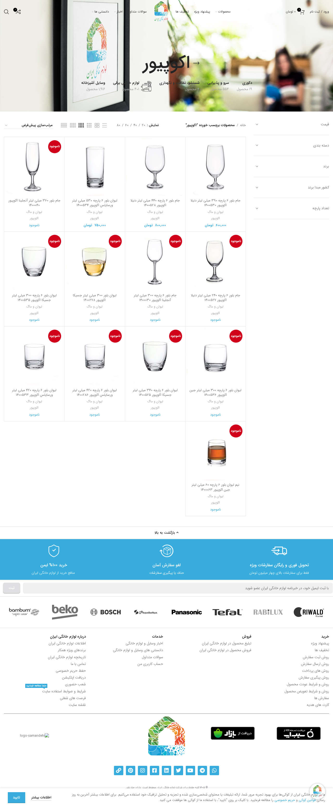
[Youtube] (190, 770)
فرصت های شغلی (73, 698)
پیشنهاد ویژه (320, 643)
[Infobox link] (279, 559)
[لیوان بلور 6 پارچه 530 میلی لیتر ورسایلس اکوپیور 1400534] (94, 167)
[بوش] (105, 612)
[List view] (104, 125)
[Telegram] (202, 770)
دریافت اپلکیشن (74, 677)
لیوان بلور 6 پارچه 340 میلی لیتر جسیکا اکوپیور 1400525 (155, 392)
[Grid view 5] (73, 125)
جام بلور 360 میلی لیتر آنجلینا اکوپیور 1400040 (34, 203)
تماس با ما (78, 664)
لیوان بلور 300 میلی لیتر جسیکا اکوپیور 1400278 (95, 298)
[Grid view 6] (64, 125)
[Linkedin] (166, 770)
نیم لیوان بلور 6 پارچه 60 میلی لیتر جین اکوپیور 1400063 (215, 487)
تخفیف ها (322, 650)
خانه (243, 125)
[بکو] (64, 612)
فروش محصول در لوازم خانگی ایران (225, 650)
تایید (16, 797)
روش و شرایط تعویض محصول (306, 691)
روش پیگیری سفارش (314, 677)
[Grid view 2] (97, 125)
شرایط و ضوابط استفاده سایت (56, 691)
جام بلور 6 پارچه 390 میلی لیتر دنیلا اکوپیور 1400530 (215, 203)
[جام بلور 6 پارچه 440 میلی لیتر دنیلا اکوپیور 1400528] (155, 167)
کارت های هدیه (318, 705)
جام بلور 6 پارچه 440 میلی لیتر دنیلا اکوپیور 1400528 (155, 203)
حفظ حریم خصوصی (71, 671)
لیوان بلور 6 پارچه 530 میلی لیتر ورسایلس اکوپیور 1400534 (94, 203)
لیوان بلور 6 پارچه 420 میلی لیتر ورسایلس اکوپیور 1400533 (34, 392)
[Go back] (196, 63)
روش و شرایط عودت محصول (308, 684)
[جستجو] (6, 12)
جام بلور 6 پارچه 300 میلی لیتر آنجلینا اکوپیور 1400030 (155, 298)
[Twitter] (178, 770)
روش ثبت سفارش (316, 657)
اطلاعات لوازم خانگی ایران (67, 643)
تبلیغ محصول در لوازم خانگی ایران (226, 643)
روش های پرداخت (315, 671)
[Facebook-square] (154, 770)
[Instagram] (142, 770)
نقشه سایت (77, 705)
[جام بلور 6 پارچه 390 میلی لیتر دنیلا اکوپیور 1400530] (215, 167)
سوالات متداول (152, 657)
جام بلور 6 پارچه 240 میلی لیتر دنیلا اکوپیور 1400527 (215, 298)
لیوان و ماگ (215, 212)
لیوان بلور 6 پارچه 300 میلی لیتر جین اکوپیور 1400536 (215, 392)
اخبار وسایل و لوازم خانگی (144, 643)
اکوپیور (215, 218)
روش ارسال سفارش (315, 664)
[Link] (118, 770)
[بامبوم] (24, 612)
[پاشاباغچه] (146, 612)
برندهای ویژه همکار (72, 650)
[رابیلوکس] (268, 612)
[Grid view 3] (89, 125)
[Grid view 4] (81, 125)
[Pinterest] (130, 770)
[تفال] (227, 612)
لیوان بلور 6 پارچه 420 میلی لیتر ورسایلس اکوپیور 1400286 (94, 392)
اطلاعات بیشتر (40, 797)
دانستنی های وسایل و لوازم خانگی (138, 650)
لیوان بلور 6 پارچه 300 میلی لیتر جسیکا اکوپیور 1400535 (34, 298)
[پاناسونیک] (186, 612)
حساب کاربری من (150, 664)
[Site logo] (161, 11)
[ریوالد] (309, 612)
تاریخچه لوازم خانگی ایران (67, 657)
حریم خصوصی (284, 800)
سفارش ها (321, 698)
